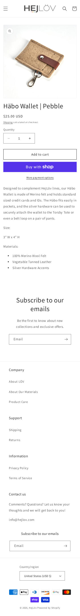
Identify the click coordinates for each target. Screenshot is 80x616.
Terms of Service (20, 478)
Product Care (18, 402)
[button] (5, 9)
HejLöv (33, 607)
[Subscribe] (66, 339)
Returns (14, 440)
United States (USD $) (37, 576)
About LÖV (16, 382)
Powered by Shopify (48, 607)
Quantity (8, 129)
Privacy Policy (18, 468)
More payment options (40, 177)
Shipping (8, 122)
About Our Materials (23, 392)
